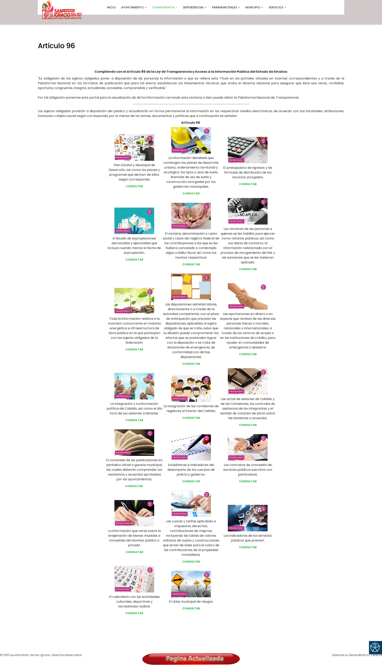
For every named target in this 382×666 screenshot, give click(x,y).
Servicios (276, 7)
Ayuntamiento (132, 7)
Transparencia (163, 7)
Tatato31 (376, 655)
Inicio (111, 7)
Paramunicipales (224, 7)
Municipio (253, 7)
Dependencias (193, 7)
